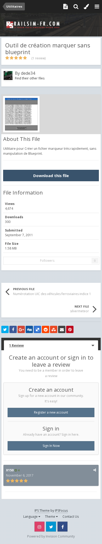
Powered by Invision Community (51, 536)
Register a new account (51, 412)
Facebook (62, 527)
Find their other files (29, 78)
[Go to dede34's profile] (8, 75)
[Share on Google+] (21, 329)
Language (30, 516)
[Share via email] (61, 329)
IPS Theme (42, 510)
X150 (10, 470)
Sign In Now (51, 445)
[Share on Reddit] (45, 329)
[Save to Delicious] (37, 329)
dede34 (28, 73)
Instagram (39, 527)
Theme (50, 516)
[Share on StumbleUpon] (53, 329)
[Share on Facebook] (13, 329)
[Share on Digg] (29, 329)
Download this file (51, 175)
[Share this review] (94, 470)
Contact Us (71, 516)
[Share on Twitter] (5, 329)
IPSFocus (61, 510)
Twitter (51, 527)
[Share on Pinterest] (69, 329)
